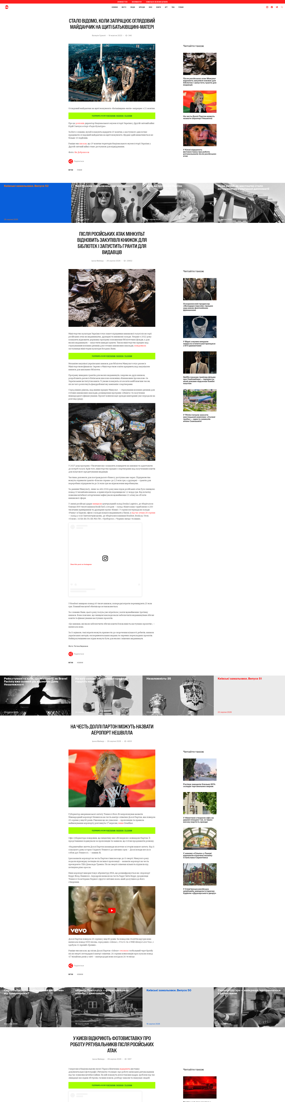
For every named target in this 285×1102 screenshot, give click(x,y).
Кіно (150, 7)
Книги (158, 7)
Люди (132, 7)
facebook (119, 116)
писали (83, 143)
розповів (80, 123)
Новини (115, 7)
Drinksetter (122, 2)
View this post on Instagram (81, 564)
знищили (97, 503)
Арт (166, 7)
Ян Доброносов (81, 152)
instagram (111, 116)
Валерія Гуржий (99, 35)
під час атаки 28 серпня (143, 512)
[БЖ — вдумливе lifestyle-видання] (16, 7)
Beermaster (137, 2)
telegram (128, 116)
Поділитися (79, 161)
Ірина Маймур (98, 260)
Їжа (173, 7)
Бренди (142, 7)
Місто (124, 7)
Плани (180, 7)
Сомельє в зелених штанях (157, 2)
